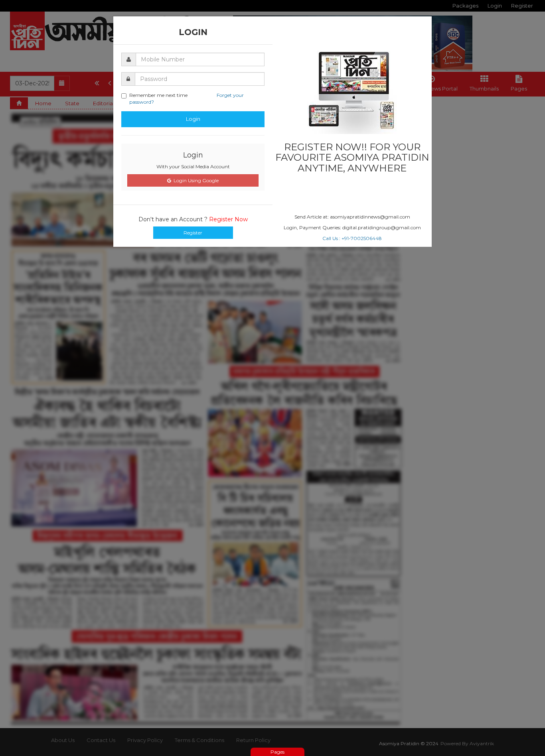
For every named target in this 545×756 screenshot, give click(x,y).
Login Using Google (195, 180)
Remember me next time (186, 98)
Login (193, 119)
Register (193, 233)
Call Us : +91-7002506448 (352, 238)
